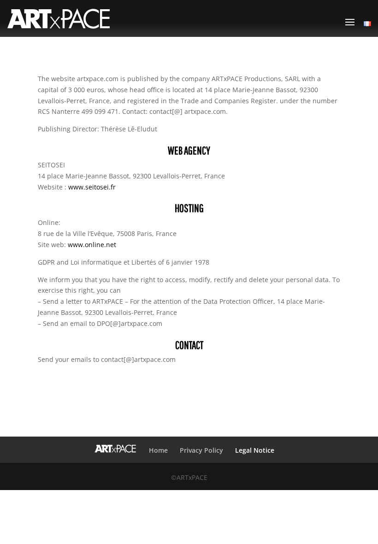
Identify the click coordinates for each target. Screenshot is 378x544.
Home (158, 450)
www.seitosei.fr (92, 187)
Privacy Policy (201, 450)
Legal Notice (254, 450)
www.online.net (92, 244)
